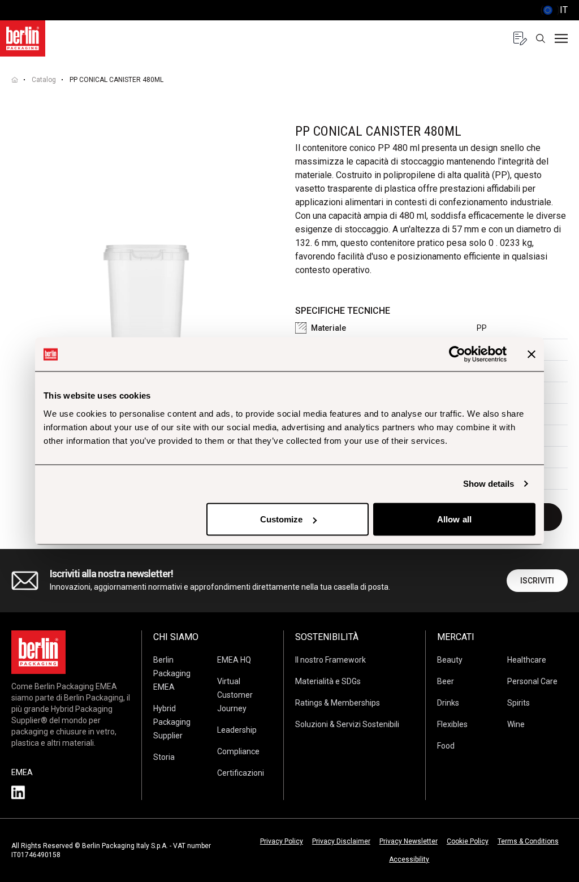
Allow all (454, 519)
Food (446, 745)
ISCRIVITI (537, 580)
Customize (281, 519)
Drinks (448, 702)
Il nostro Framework (330, 659)
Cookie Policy (468, 841)
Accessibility (409, 859)
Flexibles (452, 724)
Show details (488, 483)
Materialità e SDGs (328, 681)
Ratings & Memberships (337, 702)
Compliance (238, 751)
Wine (516, 724)
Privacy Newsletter (408, 841)
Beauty (450, 659)
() (554, 10)
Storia (164, 757)
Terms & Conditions (528, 841)
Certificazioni (240, 772)
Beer (445, 681)
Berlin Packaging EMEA (172, 673)
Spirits (518, 702)
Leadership (237, 729)
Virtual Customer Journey (235, 695)
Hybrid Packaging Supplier (172, 722)
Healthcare (526, 659)
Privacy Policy (281, 841)
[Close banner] (531, 354)
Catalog (44, 80)
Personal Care (532, 681)
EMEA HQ (234, 659)
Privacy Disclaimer (341, 841)
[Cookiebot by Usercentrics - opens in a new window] (457, 354)
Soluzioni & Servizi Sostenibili (347, 724)
